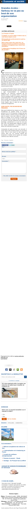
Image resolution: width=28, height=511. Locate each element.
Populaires (11, 422)
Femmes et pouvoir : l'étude (12, 458)
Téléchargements (6, 443)
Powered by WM (23, 508)
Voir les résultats (11, 419)
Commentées (18, 422)
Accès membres (5, 508)
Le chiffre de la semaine (14, 380)
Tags (17, 508)
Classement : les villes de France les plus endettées (7, 439)
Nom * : (3, 146)
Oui (4, 414)
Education (6, 140)
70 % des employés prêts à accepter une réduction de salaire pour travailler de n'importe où (14, 385)
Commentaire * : (5, 161)
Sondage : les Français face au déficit (15, 460)
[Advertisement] (13, 198)
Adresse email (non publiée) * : (9, 151)
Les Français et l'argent (8, 33)
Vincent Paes (4, 19)
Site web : (4, 156)
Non (4, 416)
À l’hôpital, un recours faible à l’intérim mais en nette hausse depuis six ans (14, 36)
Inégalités (11, 140)
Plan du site (12, 508)
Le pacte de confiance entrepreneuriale (9, 455)
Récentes (4, 422)
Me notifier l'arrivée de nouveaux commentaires (15, 175)
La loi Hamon (4, 358)
